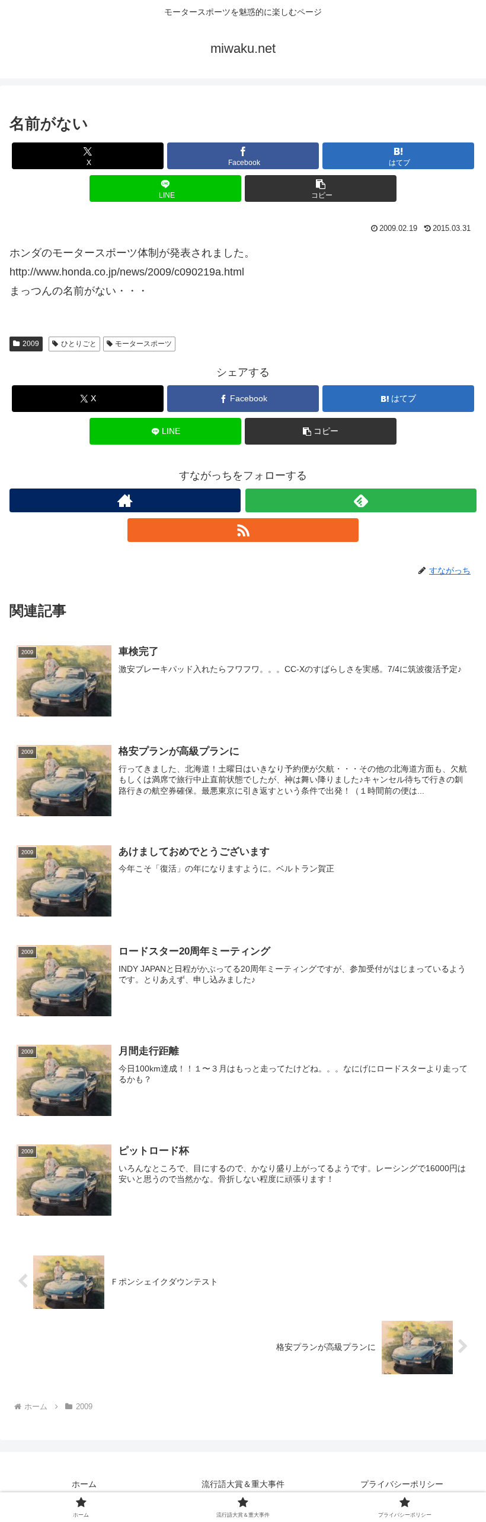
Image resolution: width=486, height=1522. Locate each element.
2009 (31, 344)
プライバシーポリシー (401, 1484)
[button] (321, 188)
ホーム (84, 1484)
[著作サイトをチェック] (125, 500)
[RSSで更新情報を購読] (243, 530)
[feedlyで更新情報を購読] (361, 500)
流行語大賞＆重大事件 (243, 1484)
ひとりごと (79, 344)
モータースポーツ (143, 344)
